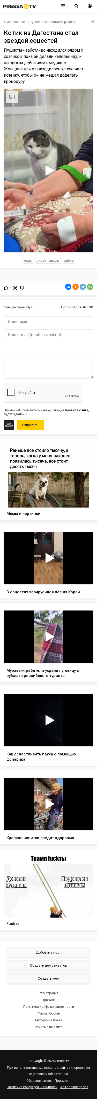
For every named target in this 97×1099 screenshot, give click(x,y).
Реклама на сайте (48, 1027)
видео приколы (48, 260)
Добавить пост (48, 952)
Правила (49, 1000)
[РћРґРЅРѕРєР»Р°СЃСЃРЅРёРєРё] (75, 287)
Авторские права (49, 1020)
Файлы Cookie (49, 1013)
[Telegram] (83, 287)
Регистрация (48, 993)
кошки (28, 260)
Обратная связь (39, 1081)
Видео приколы (63, 22)
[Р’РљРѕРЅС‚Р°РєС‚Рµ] (68, 287)
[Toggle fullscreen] (83, 243)
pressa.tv (41, 22)
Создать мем (48, 978)
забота (69, 260)
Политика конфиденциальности (48, 1007)
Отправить (30, 425)
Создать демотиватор (48, 965)
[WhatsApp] (90, 287)
